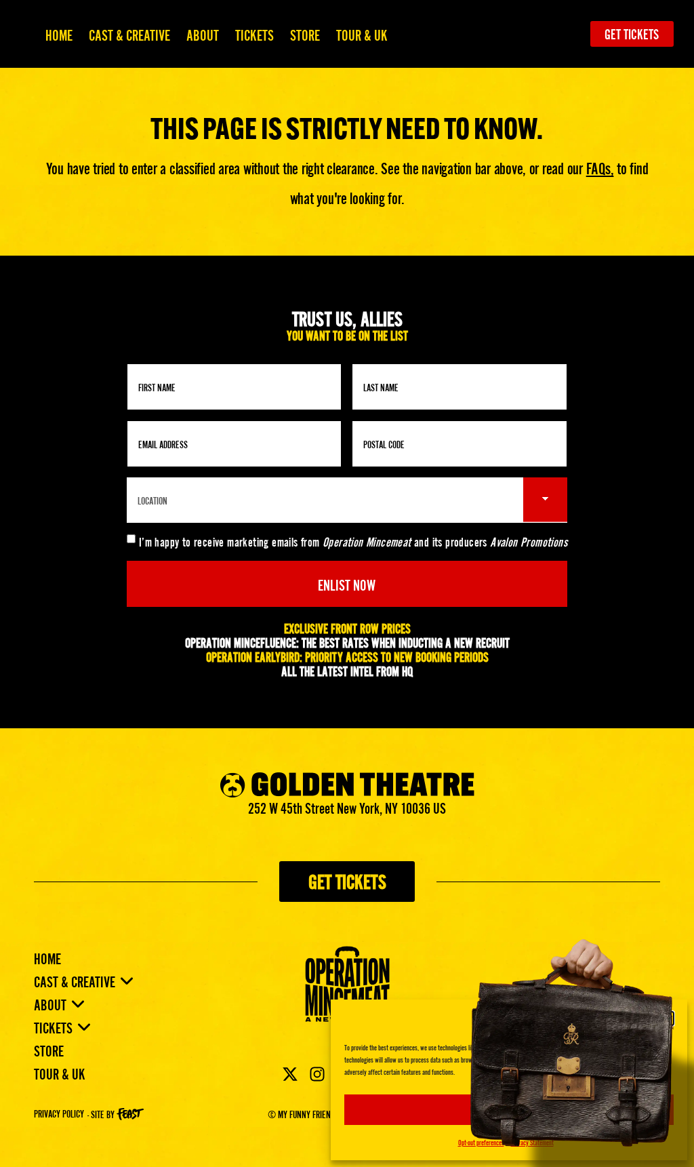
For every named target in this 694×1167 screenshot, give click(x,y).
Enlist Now (346, 583)
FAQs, (600, 167)
